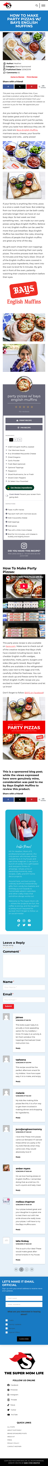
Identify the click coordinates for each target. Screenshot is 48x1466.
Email (8, 994)
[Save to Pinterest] (31, 86)
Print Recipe (32, 77)
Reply (18, 1048)
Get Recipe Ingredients (21, 488)
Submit (8, 1006)
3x (20, 440)
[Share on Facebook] (8, 86)
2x (15, 440)
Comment (12, 951)
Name (8, 982)
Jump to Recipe (17, 77)
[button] (36, 5)
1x (11, 440)
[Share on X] (20, 86)
